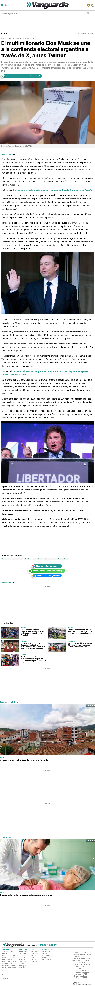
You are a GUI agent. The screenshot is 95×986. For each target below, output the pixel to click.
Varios (33, 957)
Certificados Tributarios (6, 972)
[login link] (92, 5)
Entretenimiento (24, 957)
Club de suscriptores (9, 957)
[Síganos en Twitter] (41, 945)
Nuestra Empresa (8, 965)
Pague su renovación (10, 955)
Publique (34, 961)
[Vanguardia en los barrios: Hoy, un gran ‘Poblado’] (47, 729)
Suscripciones (7, 951)
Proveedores (7, 975)
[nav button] (2, 5)
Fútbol (24, 627)
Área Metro (23, 951)
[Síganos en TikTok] (51, 945)
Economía (22, 965)
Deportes (22, 961)
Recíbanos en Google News (48, 576)
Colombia (71, 641)
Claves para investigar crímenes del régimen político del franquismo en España (52, 190)
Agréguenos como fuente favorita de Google (23, 76)
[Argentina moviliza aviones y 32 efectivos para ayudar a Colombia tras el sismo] (57, 646)
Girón (2, 758)
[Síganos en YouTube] (48, 945)
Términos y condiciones (6, 978)
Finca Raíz (34, 951)
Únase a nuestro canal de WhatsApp (48, 571)
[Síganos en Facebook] (37, 945)
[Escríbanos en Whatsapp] (55, 945)
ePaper (5, 953)
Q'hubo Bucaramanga (47, 958)
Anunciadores (7, 959)
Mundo (90, 33)
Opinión (22, 967)
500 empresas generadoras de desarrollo (47, 953)
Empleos (34, 955)
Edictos (33, 959)
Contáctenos (7, 963)
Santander (23, 953)
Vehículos (34, 953)
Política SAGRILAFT (81, 970)
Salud (2, 893)
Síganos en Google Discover (48, 566)
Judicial (22, 955)
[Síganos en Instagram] (44, 945)
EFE (14, 154)
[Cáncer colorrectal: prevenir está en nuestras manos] (47, 864)
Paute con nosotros (9, 961)
